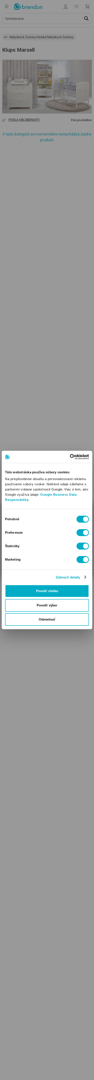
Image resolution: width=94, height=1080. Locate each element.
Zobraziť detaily (68, 577)
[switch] (83, 532)
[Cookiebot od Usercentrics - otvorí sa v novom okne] (70, 457)
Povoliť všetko (47, 591)
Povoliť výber (47, 605)
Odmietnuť (47, 619)
